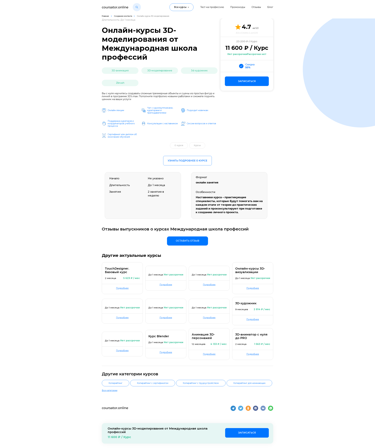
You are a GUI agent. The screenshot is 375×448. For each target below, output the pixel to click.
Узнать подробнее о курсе (187, 160)
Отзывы (256, 7)
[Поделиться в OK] (248, 408)
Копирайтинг (115, 383)
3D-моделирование (159, 70)
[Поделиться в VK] (263, 408)
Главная (105, 16)
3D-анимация (120, 70)
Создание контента (123, 16)
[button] (137, 7)
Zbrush (120, 82)
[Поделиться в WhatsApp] (270, 408)
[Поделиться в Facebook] (255, 408)
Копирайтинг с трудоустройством (201, 383)
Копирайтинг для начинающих (249, 383)
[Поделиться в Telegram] (233, 408)
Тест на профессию (212, 7)
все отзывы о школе (247, 32)
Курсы (197, 145)
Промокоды (237, 7)
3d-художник (199, 70)
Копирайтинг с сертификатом (152, 383)
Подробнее (122, 288)
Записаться (247, 81)
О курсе (178, 145)
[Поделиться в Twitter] (240, 408)
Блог (270, 7)
